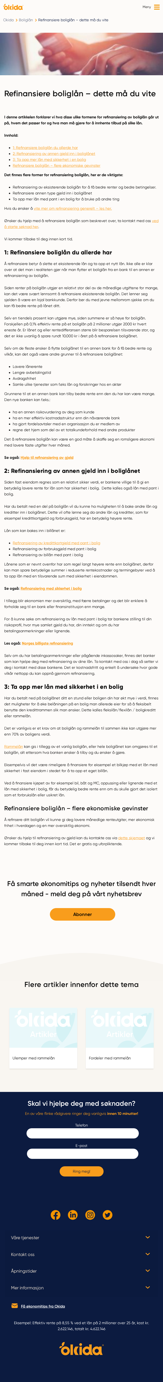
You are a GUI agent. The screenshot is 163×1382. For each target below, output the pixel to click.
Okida (8, 20)
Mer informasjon (27, 1287)
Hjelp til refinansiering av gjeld (47, 457)
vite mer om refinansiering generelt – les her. (73, 208)
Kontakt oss (23, 1254)
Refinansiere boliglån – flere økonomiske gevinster (56, 165)
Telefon (81, 1125)
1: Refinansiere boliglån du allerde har (45, 147)
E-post (81, 1145)
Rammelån (13, 746)
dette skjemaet (131, 838)
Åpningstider (24, 1271)
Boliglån (26, 20)
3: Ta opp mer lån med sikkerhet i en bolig (49, 159)
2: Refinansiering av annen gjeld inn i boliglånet (54, 153)
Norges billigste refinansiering (47, 643)
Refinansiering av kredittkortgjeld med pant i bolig (56, 543)
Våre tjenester (25, 1237)
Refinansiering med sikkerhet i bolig (51, 588)
